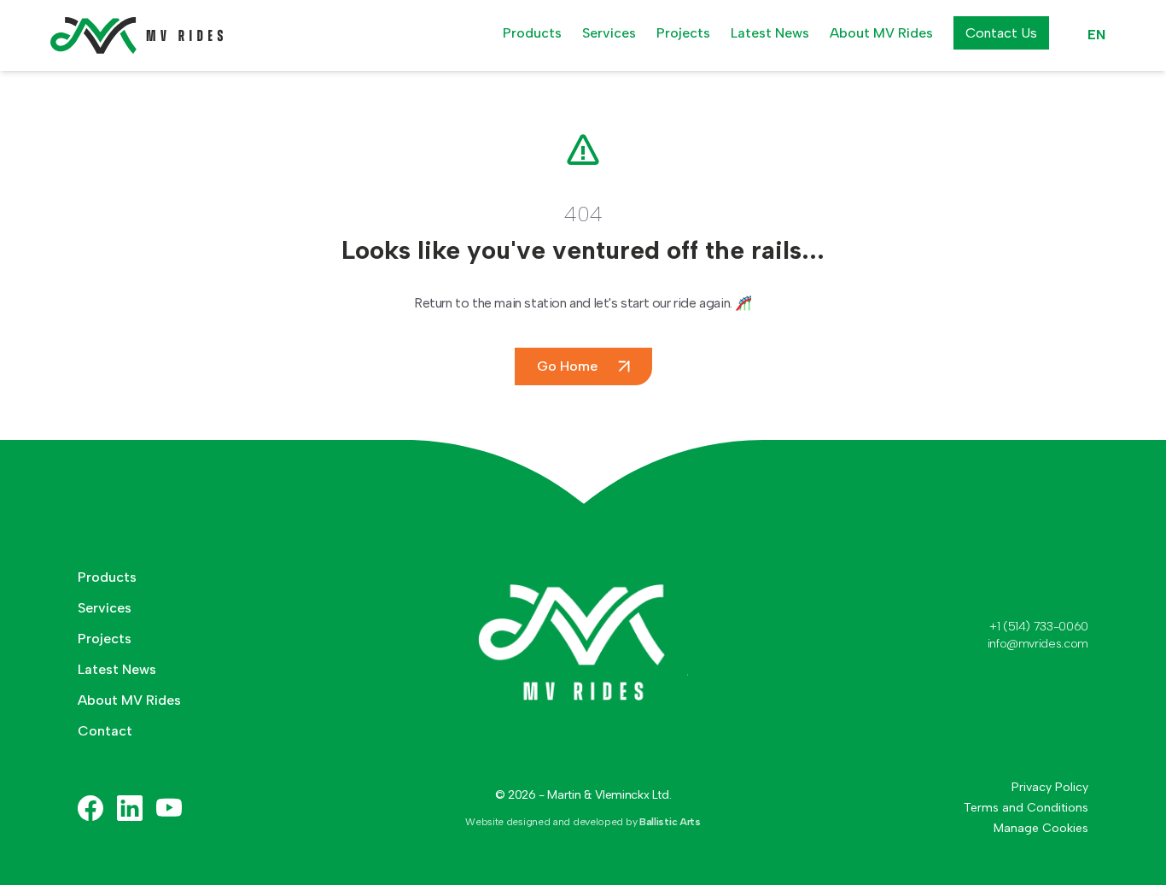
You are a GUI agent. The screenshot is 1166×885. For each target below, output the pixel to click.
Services (609, 33)
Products (532, 33)
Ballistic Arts (670, 822)
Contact (105, 731)
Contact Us (1001, 33)
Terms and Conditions (1026, 807)
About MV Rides (881, 33)
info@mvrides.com (1038, 643)
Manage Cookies (1041, 828)
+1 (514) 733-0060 (1038, 626)
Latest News (770, 33)
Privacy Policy (1050, 787)
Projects (683, 33)
